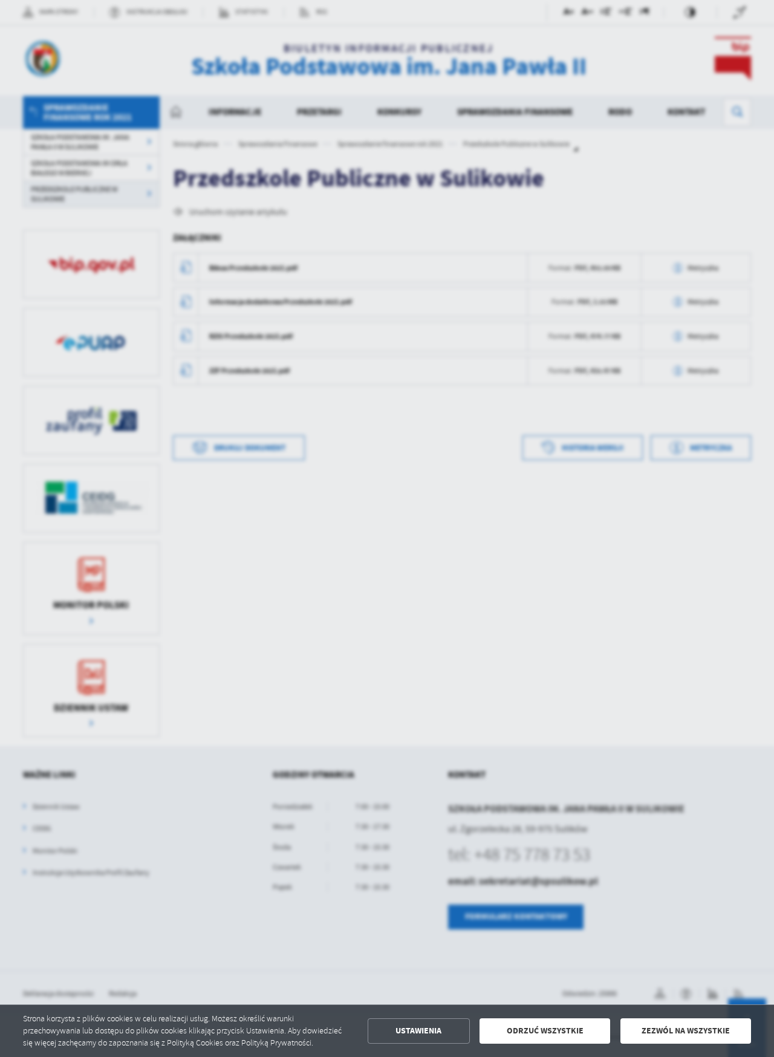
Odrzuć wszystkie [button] (545, 1030)
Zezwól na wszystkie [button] (686, 1030)
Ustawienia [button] (418, 1030)
